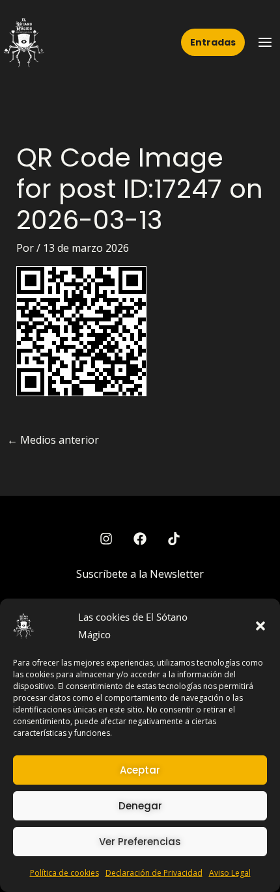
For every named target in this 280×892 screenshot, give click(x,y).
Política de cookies (64, 872)
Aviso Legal (230, 872)
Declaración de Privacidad (154, 872)
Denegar (140, 806)
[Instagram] (106, 538)
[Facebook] (140, 538)
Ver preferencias (140, 841)
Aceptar (140, 770)
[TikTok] (173, 538)
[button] (260, 625)
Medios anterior (53, 440)
